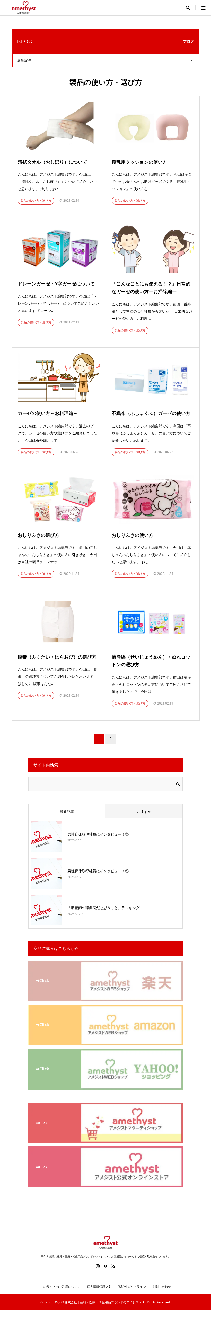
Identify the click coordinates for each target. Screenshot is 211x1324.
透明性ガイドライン (132, 1286)
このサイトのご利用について (60, 1286)
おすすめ (144, 811)
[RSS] (113, 1266)
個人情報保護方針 (99, 1286)
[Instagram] (98, 1266)
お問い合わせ (161, 1286)
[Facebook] (105, 1266)
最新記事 (24, 60)
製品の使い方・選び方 (36, 200)
